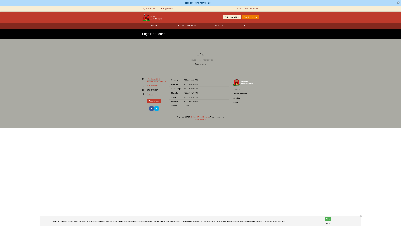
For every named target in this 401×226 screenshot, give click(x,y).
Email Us (150, 94)
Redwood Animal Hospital (200, 117)
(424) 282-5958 (152, 86)
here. (283, 221)
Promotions (254, 9)
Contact (246, 25)
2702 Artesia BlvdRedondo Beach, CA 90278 (156, 80)
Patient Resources (187, 25)
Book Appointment (250, 17)
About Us (219, 25)
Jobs (246, 9)
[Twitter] (156, 108)
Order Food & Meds (232, 17)
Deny (328, 223)
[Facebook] (151, 108)
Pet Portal (239, 9)
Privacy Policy (200, 119)
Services (155, 25)
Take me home (200, 64)
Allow (328, 219)
